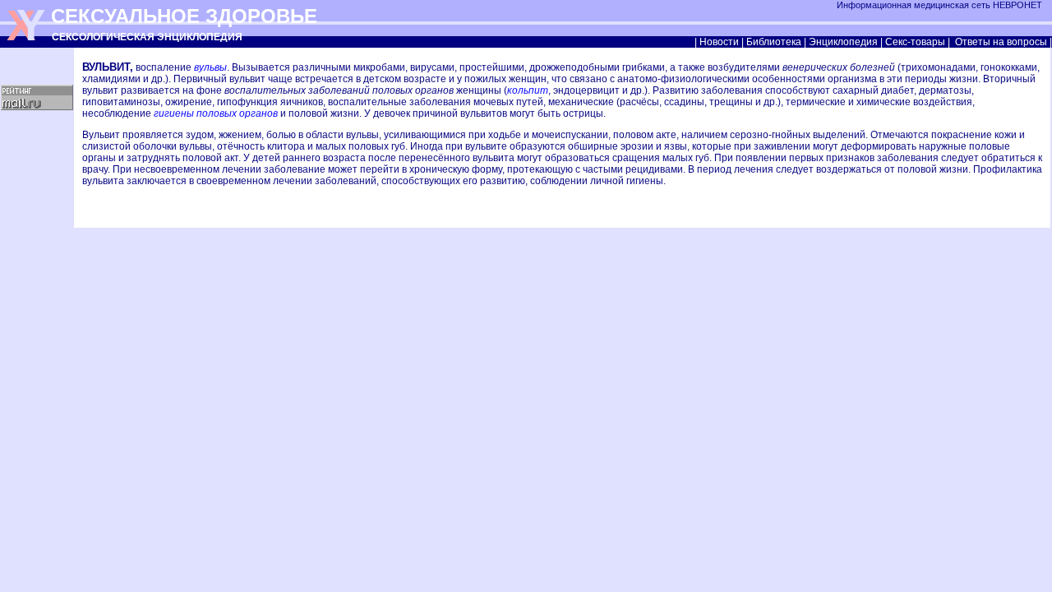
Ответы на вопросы (1001, 42)
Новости (719, 42)
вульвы (210, 67)
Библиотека (774, 42)
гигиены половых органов (216, 113)
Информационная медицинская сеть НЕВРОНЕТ (941, 5)
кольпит (527, 90)
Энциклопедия (843, 42)
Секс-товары (915, 42)
